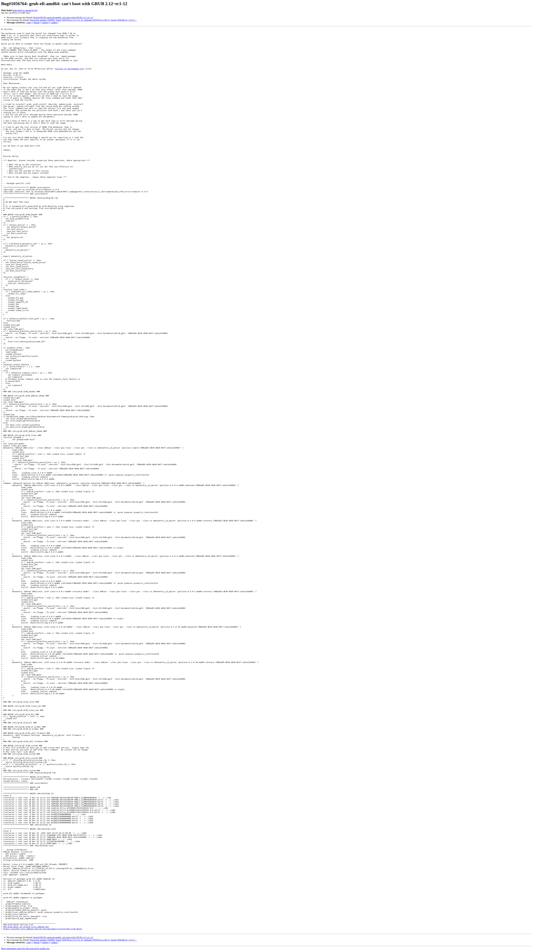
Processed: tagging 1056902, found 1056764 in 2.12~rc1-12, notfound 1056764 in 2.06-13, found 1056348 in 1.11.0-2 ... (83, 20)
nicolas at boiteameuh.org (69, 69)
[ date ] (29, 22)
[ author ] (54, 22)
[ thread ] (37, 22)
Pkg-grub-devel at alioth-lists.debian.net (26, 927)
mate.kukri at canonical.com (25, 10)
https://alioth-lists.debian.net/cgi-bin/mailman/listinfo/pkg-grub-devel (42, 929)
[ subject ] (45, 22)
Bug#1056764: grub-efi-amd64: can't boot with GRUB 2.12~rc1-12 (63, 17)
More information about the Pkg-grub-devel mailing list (25, 948)
